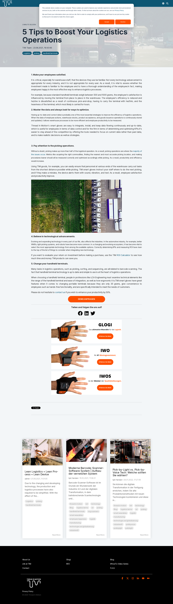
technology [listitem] (95, 504)
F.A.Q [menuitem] (112, 568)
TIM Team (27, 48)
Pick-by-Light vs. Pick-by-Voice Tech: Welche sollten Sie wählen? (129, 472)
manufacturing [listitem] (75, 523)
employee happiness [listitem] (78, 519)
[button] (123, 578)
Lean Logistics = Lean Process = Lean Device (41, 473)
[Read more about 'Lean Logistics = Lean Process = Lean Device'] (42, 452)
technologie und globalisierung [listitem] (82, 526)
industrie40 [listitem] (74, 530)
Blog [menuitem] (112, 559)
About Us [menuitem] (26, 559)
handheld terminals (50, 53)
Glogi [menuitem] (68, 559)
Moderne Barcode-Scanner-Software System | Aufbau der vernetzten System (86, 470)
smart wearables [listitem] (76, 515)
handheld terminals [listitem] (33, 505)
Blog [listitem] (71, 508)
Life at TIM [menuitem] (26, 564)
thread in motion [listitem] (76, 504)
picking (36, 53)
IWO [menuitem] (68, 564)
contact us (60, 292)
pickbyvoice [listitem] (130, 524)
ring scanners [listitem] (93, 511)
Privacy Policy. (119, 10)
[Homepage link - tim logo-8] (34, 587)
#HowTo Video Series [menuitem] (119, 564)
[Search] (167, 3)
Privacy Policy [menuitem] (27, 591)
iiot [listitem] (87, 504)
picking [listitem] (39, 501)
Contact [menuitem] (25, 568)
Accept (107, 22)
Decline (123, 22)
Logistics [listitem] (29, 501)
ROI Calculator (123, 255)
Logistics (27, 53)
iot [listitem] (92, 508)
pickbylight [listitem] (118, 528)
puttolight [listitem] (129, 528)
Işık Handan (73, 478)
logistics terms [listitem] (82, 508)
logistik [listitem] (92, 519)
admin (27, 479)
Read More (56, 535)
